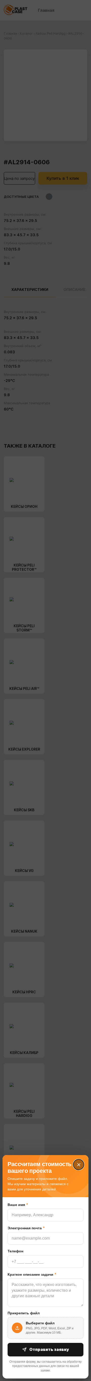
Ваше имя (18, 1204)
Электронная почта (26, 1228)
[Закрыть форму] (78, 1165)
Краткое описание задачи (32, 1274)
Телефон (15, 1251)
